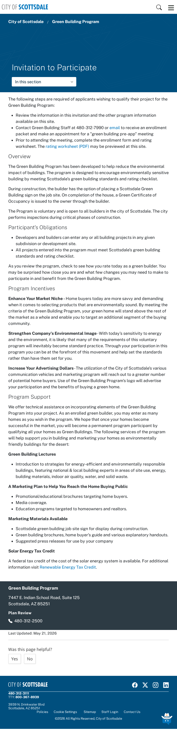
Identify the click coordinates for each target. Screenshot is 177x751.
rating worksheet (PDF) (67, 146)
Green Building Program (75, 21)
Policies (42, 712)
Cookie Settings (65, 712)
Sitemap (90, 712)
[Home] (25, 7)
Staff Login (109, 712)
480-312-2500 (28, 620)
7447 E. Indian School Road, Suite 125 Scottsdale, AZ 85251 (44, 600)
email (115, 127)
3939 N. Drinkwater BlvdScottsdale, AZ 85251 (26, 706)
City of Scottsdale (26, 21)
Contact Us (132, 712)
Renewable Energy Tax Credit (68, 567)
